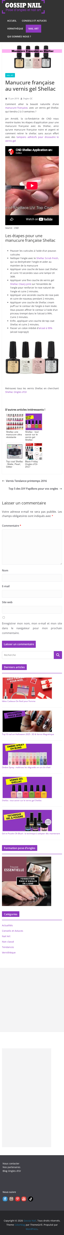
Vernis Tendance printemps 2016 (26, 481)
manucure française (16, 107)
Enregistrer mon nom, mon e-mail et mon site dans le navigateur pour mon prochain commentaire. (32, 628)
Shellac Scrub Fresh (47, 258)
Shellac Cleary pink (20, 284)
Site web (7, 602)
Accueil (12, 20)
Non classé (8, 941)
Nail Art (33, 28)
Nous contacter (11, 1163)
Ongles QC (28, 98)
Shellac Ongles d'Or (16, 392)
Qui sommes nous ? (19, 36)
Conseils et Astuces (34, 20)
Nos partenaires (11, 1167)
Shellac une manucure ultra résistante (14, 434)
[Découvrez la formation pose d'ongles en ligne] (26, 858)
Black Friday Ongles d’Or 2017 (31, 464)
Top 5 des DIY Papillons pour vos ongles (33, 488)
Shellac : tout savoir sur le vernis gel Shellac (32, 436)
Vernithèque (15, 28)
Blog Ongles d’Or (12, 1170)
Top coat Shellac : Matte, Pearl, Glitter (14, 464)
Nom (5, 570)
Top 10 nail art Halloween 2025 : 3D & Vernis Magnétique (28, 734)
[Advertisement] (32, 1000)
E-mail (6, 586)
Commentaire (11, 525)
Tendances (8, 947)
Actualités (7, 925)
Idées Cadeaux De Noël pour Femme (18, 701)
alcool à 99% (45, 328)
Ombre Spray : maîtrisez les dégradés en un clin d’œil (26, 767)
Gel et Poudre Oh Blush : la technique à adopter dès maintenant (31, 833)
